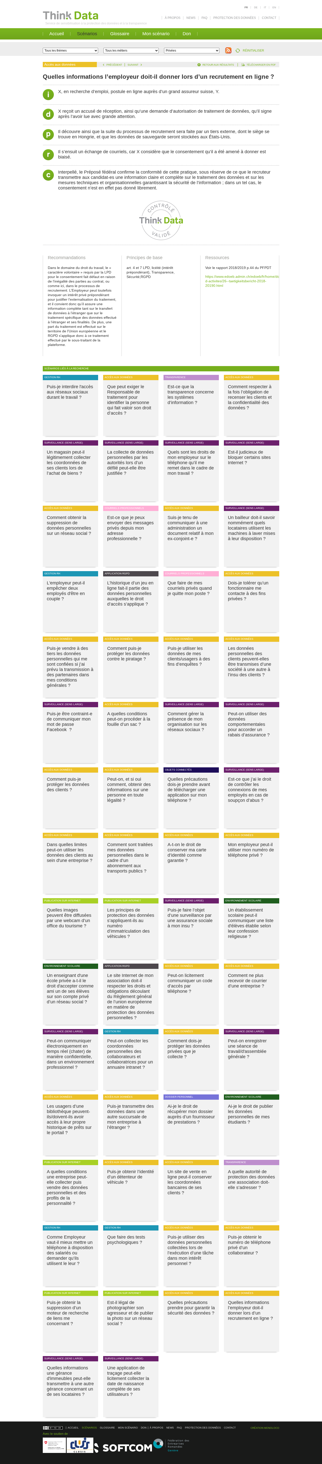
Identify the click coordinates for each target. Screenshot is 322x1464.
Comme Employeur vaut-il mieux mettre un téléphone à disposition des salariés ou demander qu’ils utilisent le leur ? (70, 1250)
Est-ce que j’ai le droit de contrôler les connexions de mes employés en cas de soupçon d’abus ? (249, 790)
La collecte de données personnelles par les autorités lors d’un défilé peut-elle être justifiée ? (130, 463)
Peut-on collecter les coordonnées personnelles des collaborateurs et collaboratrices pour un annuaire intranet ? (130, 1054)
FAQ (204, 18)
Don (187, 33)
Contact (269, 18)
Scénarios (87, 33)
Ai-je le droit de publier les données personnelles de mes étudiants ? (250, 1114)
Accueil (56, 33)
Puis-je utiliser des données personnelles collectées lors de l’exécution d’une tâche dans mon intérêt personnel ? (191, 1250)
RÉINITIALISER (253, 50)
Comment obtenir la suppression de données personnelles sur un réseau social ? (69, 525)
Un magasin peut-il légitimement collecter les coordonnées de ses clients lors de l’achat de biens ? (69, 463)
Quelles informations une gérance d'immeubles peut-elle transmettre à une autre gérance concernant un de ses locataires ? (70, 1381)
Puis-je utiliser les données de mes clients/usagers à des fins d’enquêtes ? (189, 656)
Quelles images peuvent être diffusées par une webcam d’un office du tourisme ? (69, 917)
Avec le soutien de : (56, 1434)
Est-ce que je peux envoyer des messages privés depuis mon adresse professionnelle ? (130, 528)
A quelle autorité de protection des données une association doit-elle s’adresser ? (251, 1179)
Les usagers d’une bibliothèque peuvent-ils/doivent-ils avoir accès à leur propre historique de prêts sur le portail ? (69, 1119)
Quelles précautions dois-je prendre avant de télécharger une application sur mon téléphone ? (189, 790)
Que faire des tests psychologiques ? (126, 1240)
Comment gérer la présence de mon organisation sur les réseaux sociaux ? (187, 721)
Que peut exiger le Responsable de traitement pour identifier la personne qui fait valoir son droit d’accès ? (129, 400)
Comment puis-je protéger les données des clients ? (68, 784)
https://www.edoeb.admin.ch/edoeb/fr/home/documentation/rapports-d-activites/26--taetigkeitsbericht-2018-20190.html (260, 281)
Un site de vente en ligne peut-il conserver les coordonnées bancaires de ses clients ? (190, 1182)
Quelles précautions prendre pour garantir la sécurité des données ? (191, 1308)
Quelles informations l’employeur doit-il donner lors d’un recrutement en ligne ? (250, 1310)
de (256, 7)
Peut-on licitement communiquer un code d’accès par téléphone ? (190, 983)
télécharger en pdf (261, 64)
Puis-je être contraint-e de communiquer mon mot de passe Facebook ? (69, 721)
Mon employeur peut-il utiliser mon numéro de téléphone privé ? (251, 850)
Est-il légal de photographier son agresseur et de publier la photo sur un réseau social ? (130, 1313)
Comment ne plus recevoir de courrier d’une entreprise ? (247, 980)
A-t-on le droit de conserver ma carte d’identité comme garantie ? (187, 852)
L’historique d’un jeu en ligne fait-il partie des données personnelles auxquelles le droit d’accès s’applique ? (130, 593)
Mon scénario (156, 33)
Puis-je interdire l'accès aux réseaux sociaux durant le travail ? (70, 392)
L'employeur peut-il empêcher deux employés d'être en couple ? (66, 590)
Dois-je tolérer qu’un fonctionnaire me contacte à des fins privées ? (248, 590)
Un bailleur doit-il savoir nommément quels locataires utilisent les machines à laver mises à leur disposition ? (251, 528)
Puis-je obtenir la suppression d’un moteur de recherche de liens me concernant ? (68, 1313)
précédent (114, 64)
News (190, 18)
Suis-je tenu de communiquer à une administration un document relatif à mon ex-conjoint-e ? (191, 528)
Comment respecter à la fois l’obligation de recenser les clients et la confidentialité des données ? (250, 397)
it (265, 7)
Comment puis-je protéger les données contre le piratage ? (128, 653)
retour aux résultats (218, 64)
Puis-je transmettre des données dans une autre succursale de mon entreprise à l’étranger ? (130, 1117)
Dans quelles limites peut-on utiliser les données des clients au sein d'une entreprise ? (70, 852)
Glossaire (119, 33)
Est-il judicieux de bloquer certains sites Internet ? (249, 457)
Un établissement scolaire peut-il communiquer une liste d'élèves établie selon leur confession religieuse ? (250, 923)
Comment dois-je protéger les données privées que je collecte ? (189, 1048)
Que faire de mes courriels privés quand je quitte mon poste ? (190, 588)
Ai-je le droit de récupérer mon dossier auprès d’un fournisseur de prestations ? (191, 1114)
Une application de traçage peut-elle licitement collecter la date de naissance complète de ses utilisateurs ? (128, 1381)
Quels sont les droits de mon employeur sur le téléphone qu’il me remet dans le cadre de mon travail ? (191, 463)
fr (246, 7)
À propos (172, 18)
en (274, 7)
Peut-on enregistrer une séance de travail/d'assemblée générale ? (247, 1048)
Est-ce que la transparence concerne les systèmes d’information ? (191, 394)
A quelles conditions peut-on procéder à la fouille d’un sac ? (128, 719)
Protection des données (234, 18)
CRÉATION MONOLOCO (265, 1428)
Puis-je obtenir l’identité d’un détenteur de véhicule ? (130, 1177)
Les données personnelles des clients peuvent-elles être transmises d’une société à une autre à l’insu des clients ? (249, 661)
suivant (133, 64)
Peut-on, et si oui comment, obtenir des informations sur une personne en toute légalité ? (129, 790)
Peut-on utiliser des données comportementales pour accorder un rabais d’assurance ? (249, 724)
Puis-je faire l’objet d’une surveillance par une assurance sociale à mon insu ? (190, 917)
